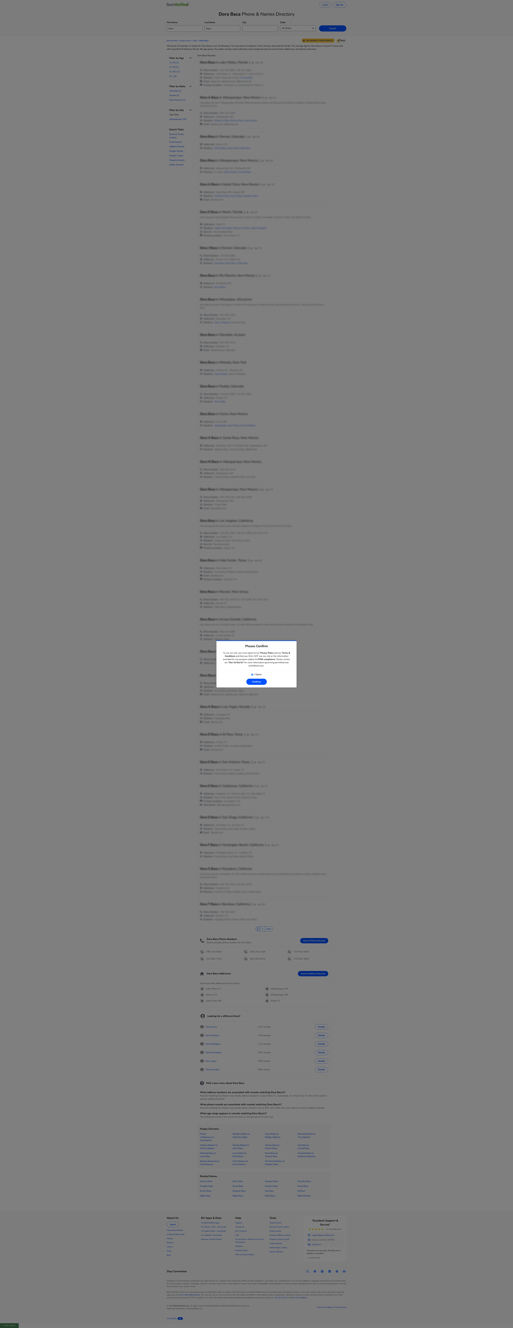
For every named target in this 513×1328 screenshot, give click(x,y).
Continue (256, 681)
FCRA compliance (266, 659)
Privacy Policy (267, 652)
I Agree (258, 674)
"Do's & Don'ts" (236, 662)
